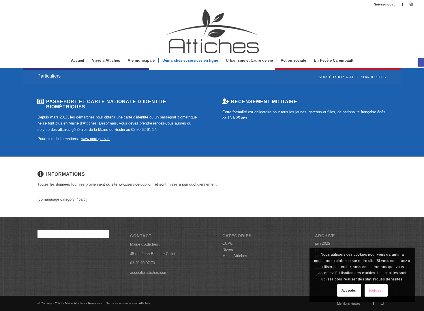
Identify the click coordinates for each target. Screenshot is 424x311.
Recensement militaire (264, 101)
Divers (227, 250)
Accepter (349, 291)
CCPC (227, 243)
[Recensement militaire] (225, 101)
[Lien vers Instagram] (411, 4)
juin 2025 (322, 243)
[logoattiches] (212, 31)
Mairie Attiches (234, 256)
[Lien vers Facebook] (402, 4)
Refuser (376, 291)
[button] (421, 62)
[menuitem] (77, 60)
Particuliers (49, 75)
